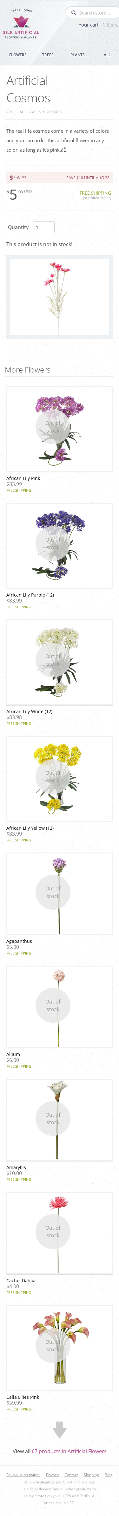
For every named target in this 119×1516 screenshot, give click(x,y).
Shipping (91, 1474)
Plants (77, 55)
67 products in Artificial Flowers (69, 1451)
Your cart (98, 24)
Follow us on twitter (23, 1474)
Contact (71, 1474)
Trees (48, 55)
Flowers (18, 55)
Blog (109, 1474)
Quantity (18, 227)
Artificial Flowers (23, 111)
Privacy (52, 1474)
